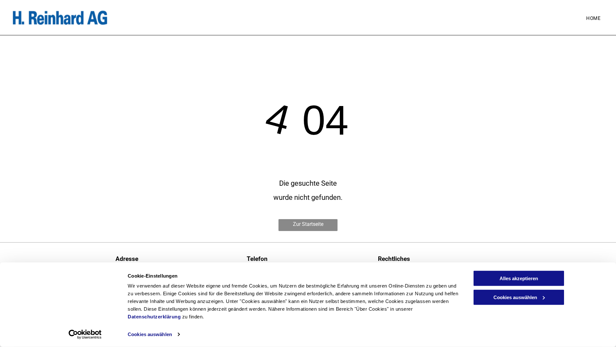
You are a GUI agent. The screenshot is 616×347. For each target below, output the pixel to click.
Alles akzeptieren (519, 278)
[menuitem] (593, 18)
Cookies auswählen (150, 334)
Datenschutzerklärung (154, 316)
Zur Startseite (308, 224)
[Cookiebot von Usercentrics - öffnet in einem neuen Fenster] (85, 334)
